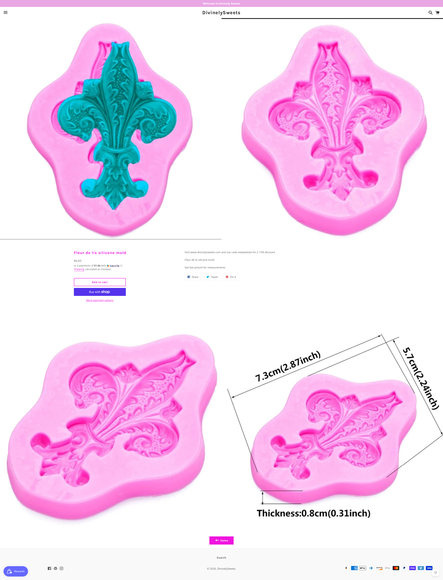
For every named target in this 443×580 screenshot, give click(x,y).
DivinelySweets (221, 12)
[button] (100, 265)
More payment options (99, 300)
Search (221, 557)
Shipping (79, 269)
